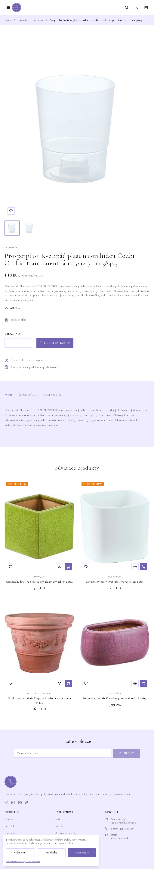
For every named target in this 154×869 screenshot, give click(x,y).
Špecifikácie (28, 394)
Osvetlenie (10, 833)
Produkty (22, 20)
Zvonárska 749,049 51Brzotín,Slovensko (123, 820)
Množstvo (12, 333)
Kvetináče (38, 20)
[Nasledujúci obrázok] (143, 127)
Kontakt (59, 826)
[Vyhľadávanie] (126, 7)
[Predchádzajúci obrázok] (11, 127)
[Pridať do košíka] (68, 566)
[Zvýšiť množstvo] (28, 343)
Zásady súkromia (32, 861)
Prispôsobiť (51, 852)
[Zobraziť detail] (59, 566)
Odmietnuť (20, 852)
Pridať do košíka (57, 342)
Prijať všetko (82, 852)
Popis (9, 394)
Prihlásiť (126, 753)
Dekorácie (10, 826)
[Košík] (146, 7)
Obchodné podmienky (66, 833)
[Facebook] (6, 802)
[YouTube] (20, 802)
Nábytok (9, 819)
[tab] (12, 228)
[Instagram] (13, 802)
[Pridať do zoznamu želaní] (11, 211)
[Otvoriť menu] (8, 7)
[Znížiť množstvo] (8, 343)
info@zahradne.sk (119, 838)
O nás (58, 819)
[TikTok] (27, 802)
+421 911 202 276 (126, 828)
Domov (8, 20)
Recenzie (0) (52, 394)
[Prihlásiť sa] (136, 7)
